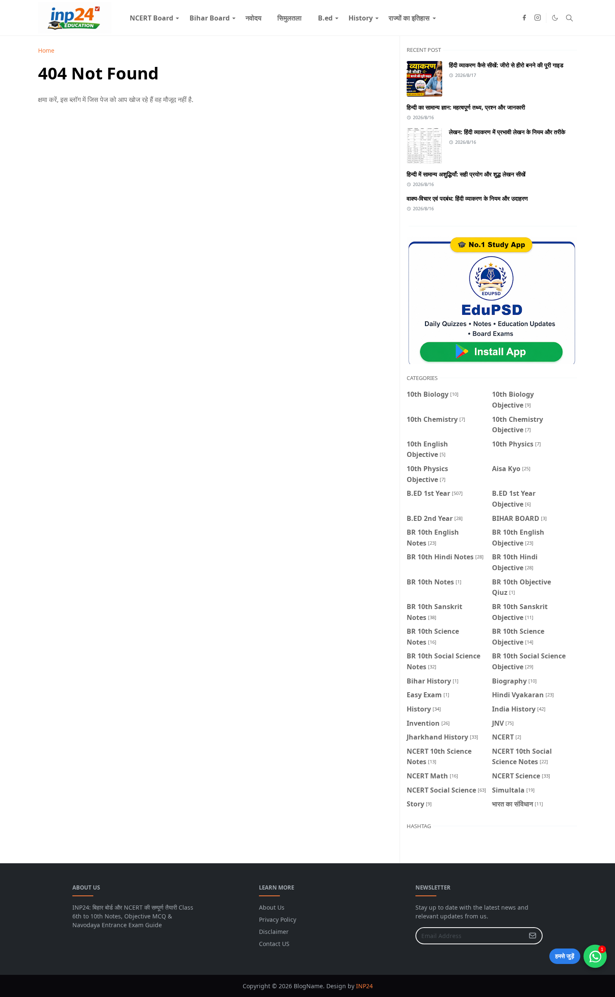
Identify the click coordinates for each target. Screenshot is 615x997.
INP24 (364, 986)
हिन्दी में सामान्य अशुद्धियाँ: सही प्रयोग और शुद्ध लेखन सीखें (466, 174)
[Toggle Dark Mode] (555, 18)
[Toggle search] (569, 17)
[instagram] (537, 18)
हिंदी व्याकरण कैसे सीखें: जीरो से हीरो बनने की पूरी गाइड (506, 65)
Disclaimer (274, 932)
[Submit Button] (532, 935)
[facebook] (524, 18)
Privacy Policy (277, 919)
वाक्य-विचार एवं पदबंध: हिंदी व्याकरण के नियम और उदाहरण (467, 198)
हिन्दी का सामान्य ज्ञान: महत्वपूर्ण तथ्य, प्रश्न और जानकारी (466, 107)
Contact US (274, 944)
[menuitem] (151, 18)
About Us (271, 907)
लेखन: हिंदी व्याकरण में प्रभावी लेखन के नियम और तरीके (507, 132)
